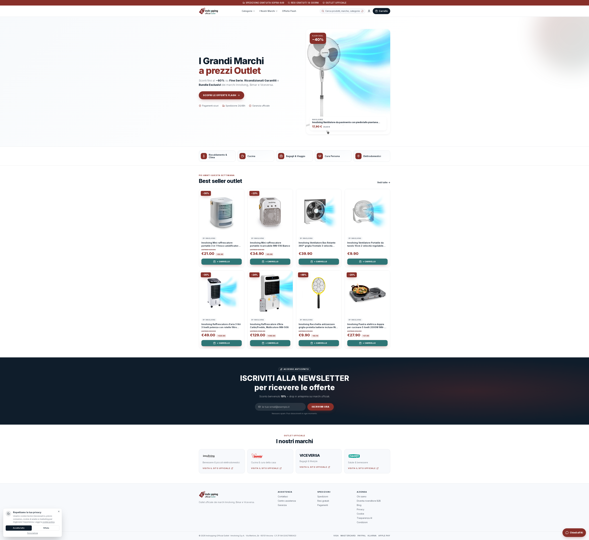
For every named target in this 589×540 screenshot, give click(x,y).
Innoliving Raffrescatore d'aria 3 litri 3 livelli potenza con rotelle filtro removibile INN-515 (221, 326)
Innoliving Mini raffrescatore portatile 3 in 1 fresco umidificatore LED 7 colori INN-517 (220, 244)
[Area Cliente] (369, 11)
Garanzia (282, 505)
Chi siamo (361, 496)
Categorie (249, 11)
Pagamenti (322, 505)
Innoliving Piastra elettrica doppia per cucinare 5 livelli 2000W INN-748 (365, 326)
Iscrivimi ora (320, 406)
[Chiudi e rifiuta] (59, 511)
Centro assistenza (287, 500)
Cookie (360, 513)
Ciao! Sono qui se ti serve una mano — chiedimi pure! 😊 (551, 531)
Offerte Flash (291, 11)
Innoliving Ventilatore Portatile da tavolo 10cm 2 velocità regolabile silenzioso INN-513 (365, 244)
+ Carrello (223, 261)
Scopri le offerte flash (219, 95)
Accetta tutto (19, 528)
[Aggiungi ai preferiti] (239, 193)
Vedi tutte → (383, 182)
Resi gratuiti (323, 500)
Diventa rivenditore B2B (369, 500)
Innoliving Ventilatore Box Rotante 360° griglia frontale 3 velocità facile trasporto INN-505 (317, 244)
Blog (359, 505)
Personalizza (32, 533)
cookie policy (48, 522)
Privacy (360, 509)
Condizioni (362, 522)
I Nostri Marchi (269, 11)
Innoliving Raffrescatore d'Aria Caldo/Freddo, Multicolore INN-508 (269, 325)
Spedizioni (322, 496)
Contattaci (283, 496)
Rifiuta (46, 528)
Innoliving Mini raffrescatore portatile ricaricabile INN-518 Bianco (270, 244)
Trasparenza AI (364, 518)
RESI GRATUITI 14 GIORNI (305, 2)
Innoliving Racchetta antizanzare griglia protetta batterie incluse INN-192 (318, 326)
